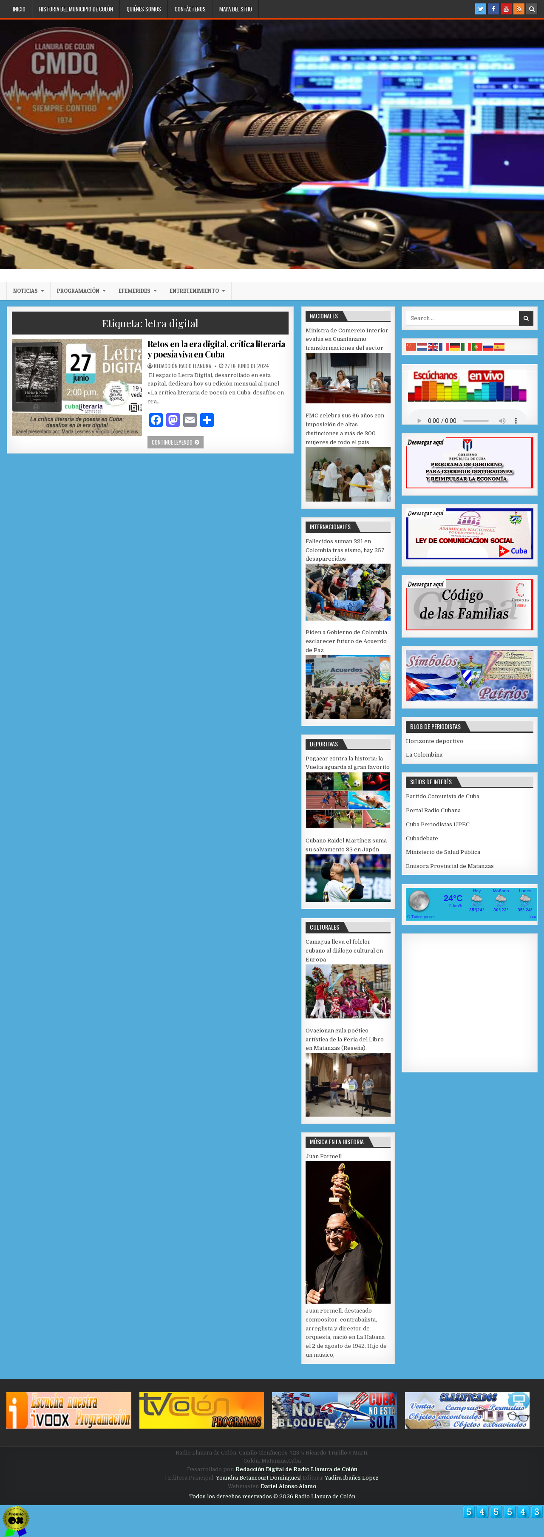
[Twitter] (480, 8)
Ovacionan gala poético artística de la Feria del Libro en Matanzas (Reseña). (345, 1039)
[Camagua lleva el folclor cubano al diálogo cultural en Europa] (348, 1016)
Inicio (19, 9)
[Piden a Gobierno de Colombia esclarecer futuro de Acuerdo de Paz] (348, 717)
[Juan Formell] (348, 1302)
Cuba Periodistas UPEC (438, 824)
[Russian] (488, 346)
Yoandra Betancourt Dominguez (258, 1478)
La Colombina (424, 754)
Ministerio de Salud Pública (443, 852)
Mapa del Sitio (235, 9)
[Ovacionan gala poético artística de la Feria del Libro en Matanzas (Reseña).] (348, 1115)
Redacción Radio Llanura (182, 366)
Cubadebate (422, 838)
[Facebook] (493, 8)
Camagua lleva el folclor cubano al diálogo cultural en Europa (344, 951)
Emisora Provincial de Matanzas (450, 866)
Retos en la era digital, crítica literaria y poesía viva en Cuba (216, 349)
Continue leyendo (178, 441)
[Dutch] (422, 346)
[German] (455, 346)
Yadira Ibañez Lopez (352, 1478)
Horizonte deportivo (434, 741)
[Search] (531, 8)
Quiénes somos (144, 9)
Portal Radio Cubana (433, 810)
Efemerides (134, 290)
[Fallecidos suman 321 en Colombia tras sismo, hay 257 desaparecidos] (348, 618)
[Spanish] (499, 346)
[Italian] (466, 346)
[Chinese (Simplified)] (411, 346)
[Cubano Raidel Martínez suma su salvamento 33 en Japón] (348, 900)
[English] (433, 346)
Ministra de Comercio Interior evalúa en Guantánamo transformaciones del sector (347, 339)
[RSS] (518, 8)
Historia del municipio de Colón (76, 9)
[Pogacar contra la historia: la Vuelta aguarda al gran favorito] (348, 826)
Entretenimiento (194, 290)
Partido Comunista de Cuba (442, 796)
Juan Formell (324, 1156)
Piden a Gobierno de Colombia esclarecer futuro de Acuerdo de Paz (346, 641)
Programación (78, 290)
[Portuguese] (477, 346)
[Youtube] (506, 8)
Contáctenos (190, 9)
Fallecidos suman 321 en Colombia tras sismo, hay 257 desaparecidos (345, 550)
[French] (444, 346)
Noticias (25, 290)
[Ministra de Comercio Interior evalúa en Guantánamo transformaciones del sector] (348, 401)
